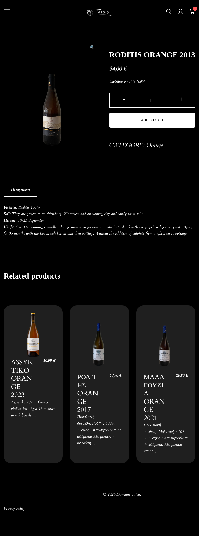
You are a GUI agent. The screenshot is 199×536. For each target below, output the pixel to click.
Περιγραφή (20, 190)
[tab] (20, 190)
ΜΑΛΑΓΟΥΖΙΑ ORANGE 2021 (154, 396)
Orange (154, 146)
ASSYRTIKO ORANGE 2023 (21, 378)
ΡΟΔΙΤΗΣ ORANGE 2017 (87, 392)
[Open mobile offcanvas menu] (7, 12)
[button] (91, 48)
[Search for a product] (169, 12)
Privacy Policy (14, 508)
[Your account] (180, 12)
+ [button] (180, 99)
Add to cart (152, 120)
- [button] (124, 99)
